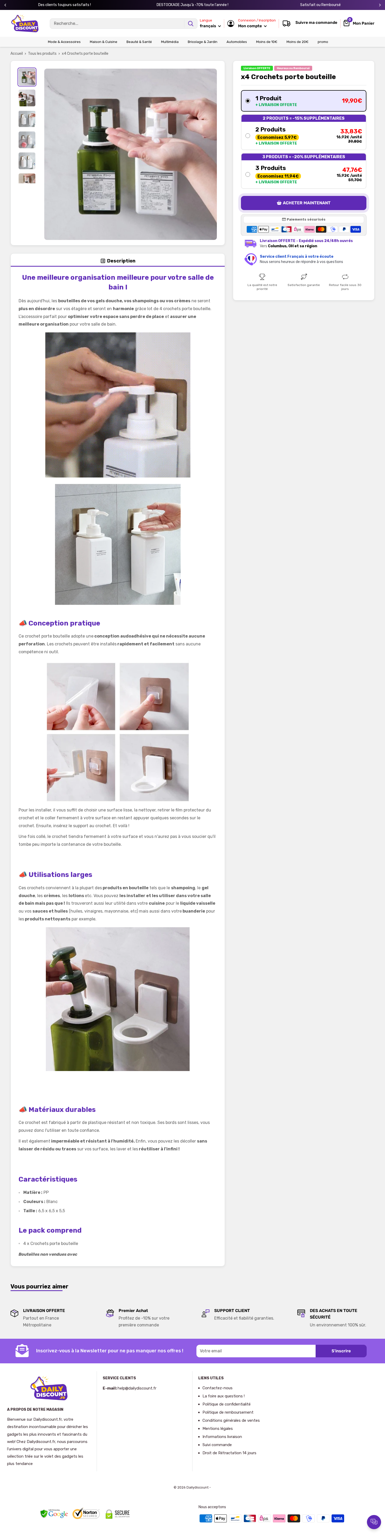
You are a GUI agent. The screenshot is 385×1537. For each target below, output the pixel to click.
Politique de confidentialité (226, 1404)
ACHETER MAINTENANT (307, 203)
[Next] (379, 5)
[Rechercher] (190, 24)
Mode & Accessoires (64, 42)
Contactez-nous (217, 1388)
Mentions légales (217, 1428)
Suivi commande (217, 1444)
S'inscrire (341, 1350)
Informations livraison (222, 1436)
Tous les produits (42, 53)
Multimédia (170, 42)
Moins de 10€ (266, 42)
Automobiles (237, 42)
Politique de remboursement (228, 1412)
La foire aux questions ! (223, 1396)
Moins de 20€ (298, 42)
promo (323, 42)
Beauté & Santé (139, 42)
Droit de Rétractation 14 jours (229, 1453)
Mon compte (250, 26)
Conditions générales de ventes (231, 1420)
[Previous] (5, 5)
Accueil (16, 53)
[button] (303, 101)
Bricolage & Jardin (202, 42)
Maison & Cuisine (103, 42)
